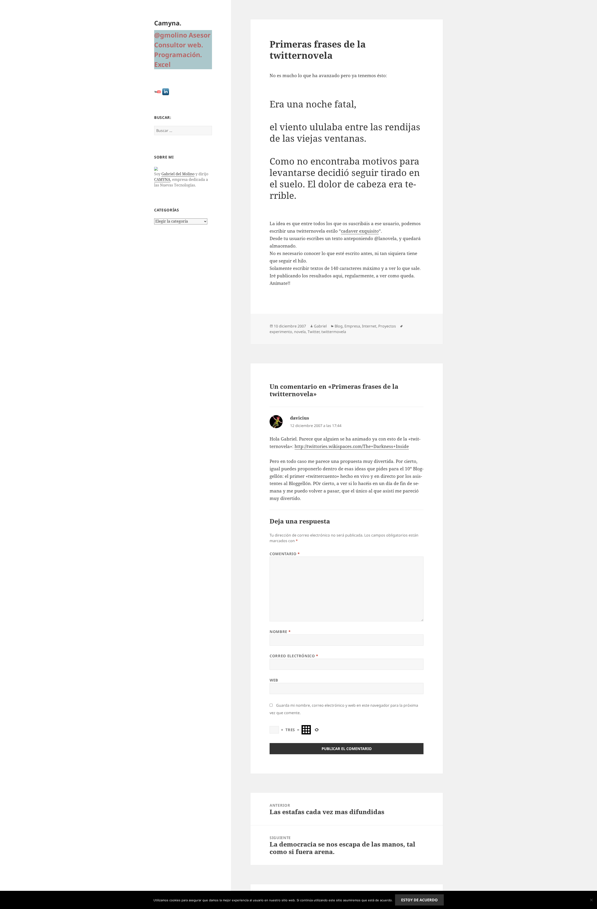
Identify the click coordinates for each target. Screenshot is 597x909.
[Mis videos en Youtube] (157, 91)
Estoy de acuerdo (419, 899)
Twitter (313, 331)
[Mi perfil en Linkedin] (165, 91)
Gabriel (320, 326)
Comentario (285, 553)
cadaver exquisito (360, 231)
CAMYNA (162, 179)
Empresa (352, 326)
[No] (591, 900)
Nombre (280, 631)
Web (274, 680)
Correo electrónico (294, 655)
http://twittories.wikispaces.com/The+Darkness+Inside (352, 446)
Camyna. (167, 23)
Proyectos (387, 326)
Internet (369, 326)
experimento (281, 331)
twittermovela (333, 331)
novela (300, 331)
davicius (299, 418)
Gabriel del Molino (177, 173)
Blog (339, 326)
